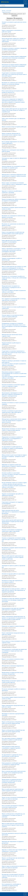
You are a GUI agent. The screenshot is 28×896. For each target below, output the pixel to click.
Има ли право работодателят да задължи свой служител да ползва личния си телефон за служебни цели (14, 110)
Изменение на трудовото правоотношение (13, 626)
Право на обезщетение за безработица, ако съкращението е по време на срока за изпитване (13, 815)
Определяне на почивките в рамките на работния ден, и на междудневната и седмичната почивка (12, 438)
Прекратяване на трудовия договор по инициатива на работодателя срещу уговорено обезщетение (12, 781)
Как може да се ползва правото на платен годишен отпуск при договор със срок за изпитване (13, 876)
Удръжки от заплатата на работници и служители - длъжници (12, 191)
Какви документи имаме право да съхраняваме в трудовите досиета (11, 747)
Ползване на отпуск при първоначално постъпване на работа (12, 581)
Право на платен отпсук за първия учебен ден (14, 126)
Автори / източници (6, 10)
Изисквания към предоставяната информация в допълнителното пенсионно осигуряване (14, 57)
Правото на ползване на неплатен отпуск (13, 659)
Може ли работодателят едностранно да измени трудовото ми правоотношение (12, 789)
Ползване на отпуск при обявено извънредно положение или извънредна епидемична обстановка (14, 600)
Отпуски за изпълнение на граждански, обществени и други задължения (12, 530)
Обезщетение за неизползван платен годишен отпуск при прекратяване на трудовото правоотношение (14, 420)
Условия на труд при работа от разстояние (13, 574)
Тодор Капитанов (6, 12)
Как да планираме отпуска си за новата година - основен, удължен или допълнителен (14, 483)
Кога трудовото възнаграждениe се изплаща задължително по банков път (14, 299)
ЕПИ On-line (5, 2)
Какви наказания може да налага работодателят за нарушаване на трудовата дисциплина (13, 511)
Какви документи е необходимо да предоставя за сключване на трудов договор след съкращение (14, 651)
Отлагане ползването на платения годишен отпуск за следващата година (13, 385)
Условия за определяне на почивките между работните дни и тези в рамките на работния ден (14, 539)
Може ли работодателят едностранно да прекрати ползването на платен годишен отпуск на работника (12, 557)
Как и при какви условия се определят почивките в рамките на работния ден (12, 738)
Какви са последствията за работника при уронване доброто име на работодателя (13, 232)
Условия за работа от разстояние (11, 473)
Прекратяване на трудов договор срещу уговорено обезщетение (12, 673)
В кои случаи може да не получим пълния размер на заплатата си (13, 91)
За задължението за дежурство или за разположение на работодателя (12, 755)
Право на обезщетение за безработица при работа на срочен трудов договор (13, 722)
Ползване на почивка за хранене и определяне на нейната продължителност (14, 48)
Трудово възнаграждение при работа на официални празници (12, 494)
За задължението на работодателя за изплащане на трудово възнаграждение (12, 447)
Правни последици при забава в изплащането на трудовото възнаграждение (14, 199)
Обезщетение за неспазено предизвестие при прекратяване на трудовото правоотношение (14, 175)
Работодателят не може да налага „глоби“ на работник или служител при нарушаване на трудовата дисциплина (14, 590)
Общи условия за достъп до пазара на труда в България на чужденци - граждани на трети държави (14, 456)
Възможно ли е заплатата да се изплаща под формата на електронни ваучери (14, 83)
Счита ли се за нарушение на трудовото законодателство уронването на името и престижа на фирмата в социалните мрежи (13, 100)
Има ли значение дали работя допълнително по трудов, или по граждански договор (14, 771)
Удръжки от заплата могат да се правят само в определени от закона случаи (14, 850)
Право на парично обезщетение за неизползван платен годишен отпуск (11, 134)
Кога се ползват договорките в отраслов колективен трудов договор (13, 806)
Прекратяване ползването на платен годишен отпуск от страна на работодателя (14, 429)
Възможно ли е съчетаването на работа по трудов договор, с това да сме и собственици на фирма (14, 277)
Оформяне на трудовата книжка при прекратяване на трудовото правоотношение (14, 465)
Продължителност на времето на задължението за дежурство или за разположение (11, 287)
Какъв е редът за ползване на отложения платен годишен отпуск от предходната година (14, 183)
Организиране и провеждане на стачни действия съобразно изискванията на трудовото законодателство (12, 394)
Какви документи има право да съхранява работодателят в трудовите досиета (13, 608)
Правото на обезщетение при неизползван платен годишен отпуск (13, 858)
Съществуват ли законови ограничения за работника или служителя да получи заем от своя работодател (14, 352)
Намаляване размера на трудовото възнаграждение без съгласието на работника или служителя (14, 373)
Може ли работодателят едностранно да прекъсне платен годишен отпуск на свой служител (13, 825)
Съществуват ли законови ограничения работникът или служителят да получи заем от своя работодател (14, 74)
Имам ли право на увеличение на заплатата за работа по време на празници (14, 866)
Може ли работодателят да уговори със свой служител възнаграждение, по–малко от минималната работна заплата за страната (14, 268)
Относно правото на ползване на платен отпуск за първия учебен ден (12, 315)
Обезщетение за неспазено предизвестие (13, 665)
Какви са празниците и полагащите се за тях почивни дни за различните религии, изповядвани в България (13, 250)
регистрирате (11, 292)
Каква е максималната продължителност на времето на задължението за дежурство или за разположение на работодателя (14, 618)
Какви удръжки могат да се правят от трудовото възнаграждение (12, 241)
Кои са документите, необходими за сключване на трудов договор (11, 884)
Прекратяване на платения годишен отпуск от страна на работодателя (14, 681)
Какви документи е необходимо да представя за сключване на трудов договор (14, 763)
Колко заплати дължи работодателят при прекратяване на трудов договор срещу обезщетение (13, 521)
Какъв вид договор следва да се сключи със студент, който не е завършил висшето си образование (14, 40)
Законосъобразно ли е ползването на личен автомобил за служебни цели (13, 167)
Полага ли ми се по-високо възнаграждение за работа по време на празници (14, 798)
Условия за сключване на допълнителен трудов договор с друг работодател (12, 411)
